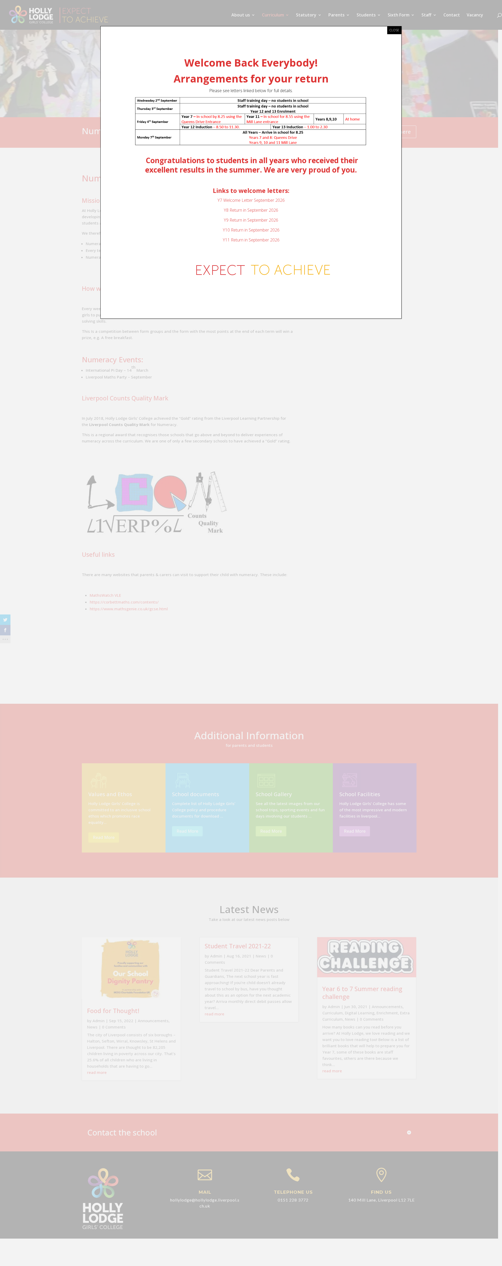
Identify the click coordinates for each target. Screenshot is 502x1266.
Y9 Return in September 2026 (251, 220)
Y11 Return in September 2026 (251, 240)
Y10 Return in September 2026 (251, 230)
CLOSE (394, 30)
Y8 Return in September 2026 (251, 210)
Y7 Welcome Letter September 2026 (251, 200)
